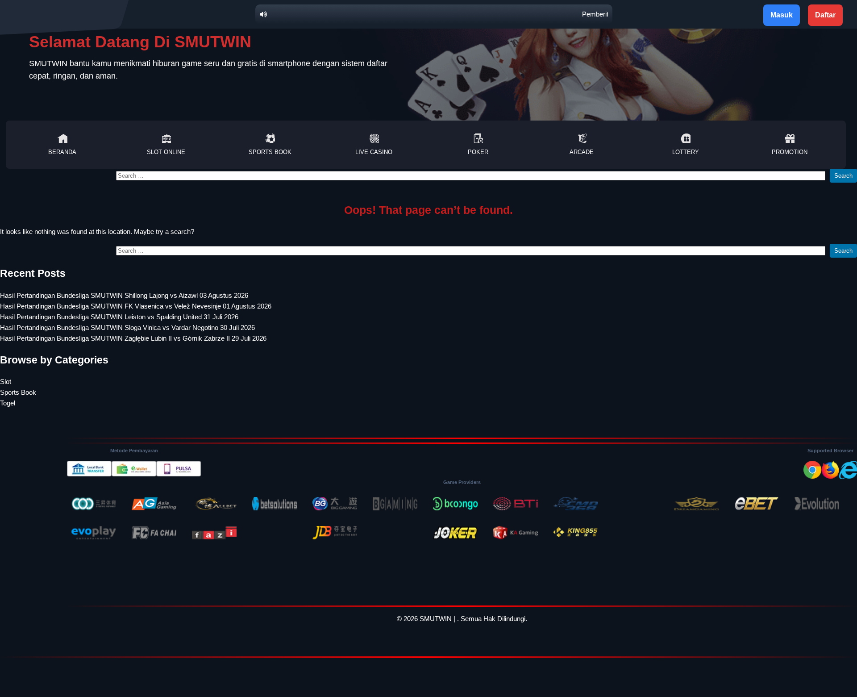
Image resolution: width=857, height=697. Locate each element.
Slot (5, 381)
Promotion (789, 152)
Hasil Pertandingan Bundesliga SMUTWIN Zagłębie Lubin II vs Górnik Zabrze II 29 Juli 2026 (133, 338)
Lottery (685, 152)
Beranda (62, 152)
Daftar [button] (825, 15)
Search (843, 175)
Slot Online (166, 152)
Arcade (582, 152)
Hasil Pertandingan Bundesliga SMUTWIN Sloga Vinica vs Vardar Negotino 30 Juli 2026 (127, 327)
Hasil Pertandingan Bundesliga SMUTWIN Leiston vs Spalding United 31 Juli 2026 (119, 317)
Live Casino (373, 152)
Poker (478, 152)
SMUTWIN (436, 618)
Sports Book (270, 152)
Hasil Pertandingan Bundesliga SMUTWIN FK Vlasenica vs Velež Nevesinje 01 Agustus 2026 (135, 306)
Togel (7, 403)
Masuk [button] (781, 15)
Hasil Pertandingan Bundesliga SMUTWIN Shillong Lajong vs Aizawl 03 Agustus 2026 (124, 295)
